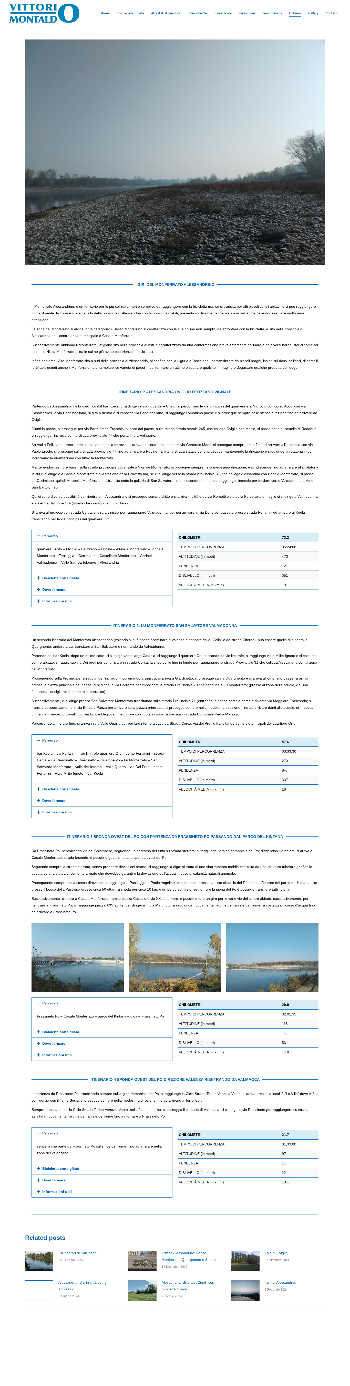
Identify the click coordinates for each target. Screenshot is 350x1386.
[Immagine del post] (39, 1261)
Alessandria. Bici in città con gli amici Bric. (83, 1285)
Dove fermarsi (54, 589)
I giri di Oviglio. (277, 1253)
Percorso (50, 536)
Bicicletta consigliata (60, 578)
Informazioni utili (57, 601)
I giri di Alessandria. (280, 1282)
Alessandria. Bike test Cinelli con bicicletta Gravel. (188, 1285)
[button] (102, 536)
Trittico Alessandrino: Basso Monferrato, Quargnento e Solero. (189, 1256)
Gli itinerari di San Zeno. (78, 1253)
